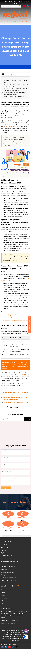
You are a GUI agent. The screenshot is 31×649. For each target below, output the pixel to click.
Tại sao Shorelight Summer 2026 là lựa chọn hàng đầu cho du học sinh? (15, 93)
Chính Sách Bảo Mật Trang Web (9, 561)
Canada (3, 592)
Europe (3, 595)
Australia (3, 590)
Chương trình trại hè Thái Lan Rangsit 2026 (15, 402)
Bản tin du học (5, 547)
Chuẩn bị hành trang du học (8, 577)
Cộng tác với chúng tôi (7, 555)
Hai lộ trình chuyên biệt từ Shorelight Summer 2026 (15, 81)
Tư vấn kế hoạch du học (7, 572)
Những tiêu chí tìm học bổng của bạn (10, 478)
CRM (2, 558)
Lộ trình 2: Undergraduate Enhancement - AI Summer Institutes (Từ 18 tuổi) (16, 89)
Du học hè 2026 (14, 407)
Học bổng (3, 550)
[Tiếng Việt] (24, 6)
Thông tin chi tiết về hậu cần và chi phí (14, 96)
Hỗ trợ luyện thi (5, 569)
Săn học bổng (4, 575)
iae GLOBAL (4, 544)
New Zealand (4, 598)
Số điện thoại (5, 457)
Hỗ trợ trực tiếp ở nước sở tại (8, 580)
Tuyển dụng (4, 553)
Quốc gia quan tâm (6, 471)
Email (3, 464)
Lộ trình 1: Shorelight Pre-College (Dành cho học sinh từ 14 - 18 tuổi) (17, 85)
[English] (28, 6)
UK (2, 601)
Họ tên (3, 450)
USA (2, 603)
